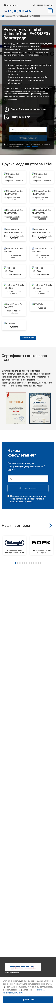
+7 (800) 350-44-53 (20, 10)
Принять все (28, 999)
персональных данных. (28, 146)
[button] (46, 525)
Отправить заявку (28, 138)
